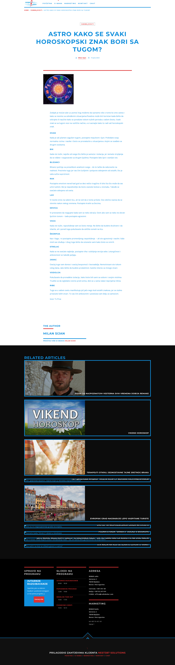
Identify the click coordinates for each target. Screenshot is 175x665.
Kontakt (100, 656)
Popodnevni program (67, 589)
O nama (78, 656)
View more (87, 378)
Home (26, 10)
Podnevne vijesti (64, 605)
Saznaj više (39, 599)
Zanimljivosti (36, 10)
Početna (69, 656)
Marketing (89, 656)
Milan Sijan (82, 58)
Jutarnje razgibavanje (67, 581)
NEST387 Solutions (112, 652)
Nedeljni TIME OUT (65, 597)
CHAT (108, 656)
